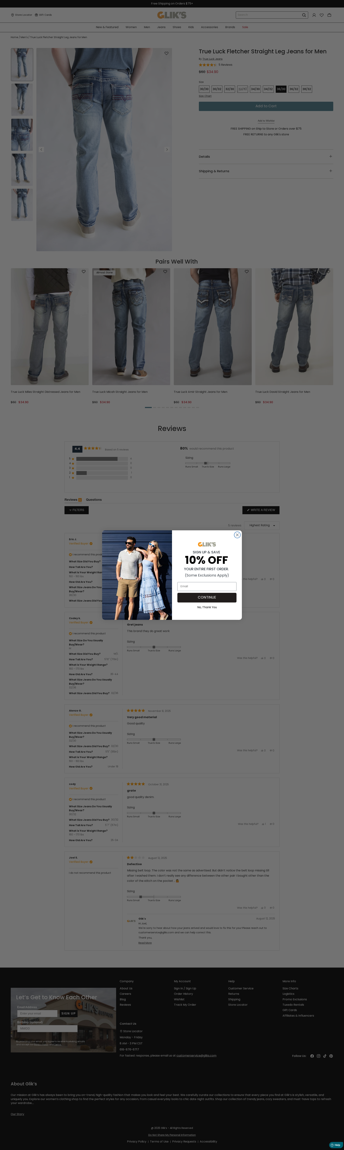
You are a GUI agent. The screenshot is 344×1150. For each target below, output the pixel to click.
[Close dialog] (237, 535)
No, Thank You (207, 607)
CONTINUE (207, 598)
